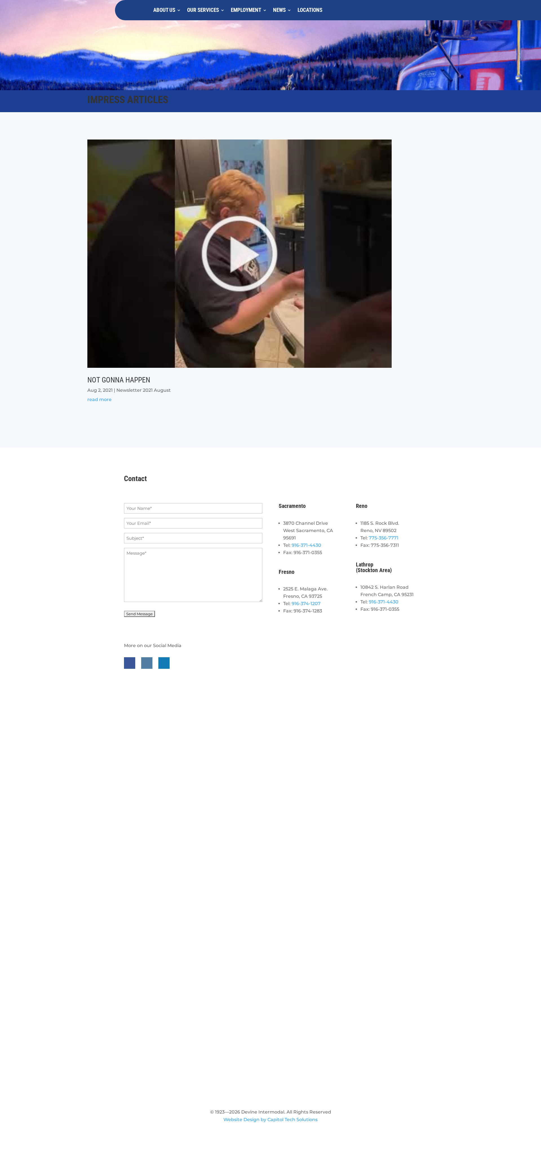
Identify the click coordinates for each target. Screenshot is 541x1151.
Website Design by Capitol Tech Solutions (270, 1119)
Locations (310, 10)
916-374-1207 (306, 603)
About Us (164, 10)
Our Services (203, 10)
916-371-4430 (306, 545)
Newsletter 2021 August (143, 390)
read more (99, 399)
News (279, 10)
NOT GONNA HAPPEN (118, 380)
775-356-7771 (383, 538)
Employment (246, 10)
